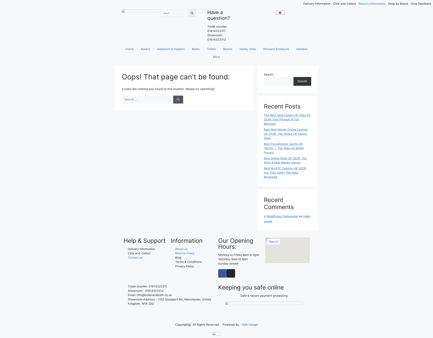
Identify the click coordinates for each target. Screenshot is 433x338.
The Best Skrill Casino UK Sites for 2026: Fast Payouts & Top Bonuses (287, 120)
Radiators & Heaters (171, 49)
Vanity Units (248, 49)
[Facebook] (222, 273)
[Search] (178, 100)
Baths (196, 49)
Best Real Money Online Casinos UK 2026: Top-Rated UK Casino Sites (286, 134)
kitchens (302, 49)
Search (268, 74)
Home (130, 49)
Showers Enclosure (276, 49)
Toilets (211, 49)
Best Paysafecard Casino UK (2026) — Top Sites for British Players (284, 148)
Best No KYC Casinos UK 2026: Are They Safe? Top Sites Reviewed (285, 173)
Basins (227, 49)
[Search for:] (147, 99)
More (216, 57)
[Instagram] (231, 273)
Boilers (145, 49)
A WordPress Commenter (281, 216)
